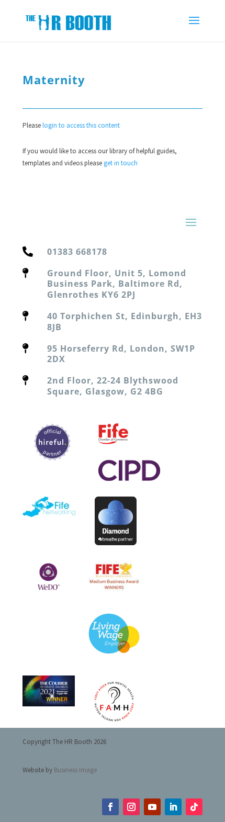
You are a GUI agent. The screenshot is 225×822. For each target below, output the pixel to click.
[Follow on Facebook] (110, 806)
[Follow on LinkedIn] (173, 806)
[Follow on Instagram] (131, 806)
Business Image (75, 769)
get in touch (121, 163)
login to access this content (81, 125)
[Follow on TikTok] (194, 806)
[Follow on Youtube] (152, 806)
